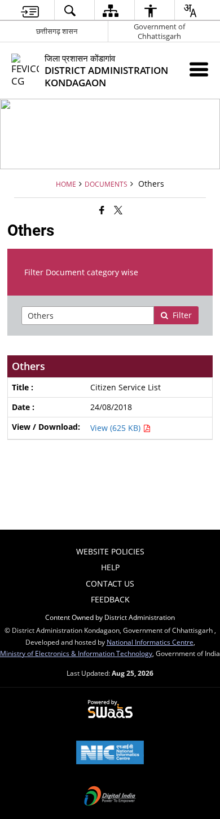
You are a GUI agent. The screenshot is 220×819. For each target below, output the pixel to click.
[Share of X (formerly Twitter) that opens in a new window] (118, 209)
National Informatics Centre (150, 641)
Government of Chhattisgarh (159, 31)
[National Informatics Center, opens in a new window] (110, 753)
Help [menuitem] (110, 567)
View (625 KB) (116, 427)
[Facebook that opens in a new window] (102, 209)
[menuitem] (30, 10)
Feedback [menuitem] (110, 599)
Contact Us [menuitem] (110, 583)
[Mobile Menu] (199, 69)
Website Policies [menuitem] (110, 551)
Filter (182, 315)
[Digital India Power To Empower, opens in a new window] (110, 797)
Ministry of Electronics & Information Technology (76, 653)
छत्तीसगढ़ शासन (56, 31)
